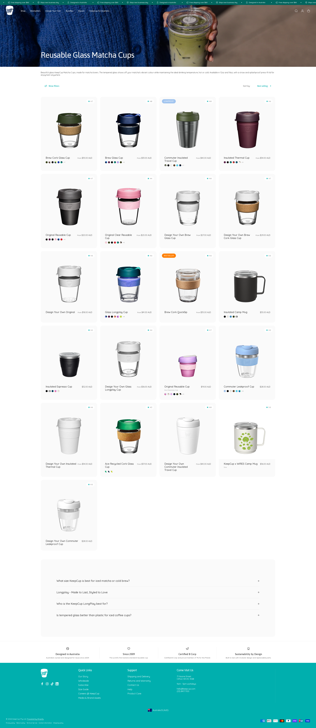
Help (130, 689)
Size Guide (83, 689)
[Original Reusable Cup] (69, 202)
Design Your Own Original (60, 312)
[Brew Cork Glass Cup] (69, 125)
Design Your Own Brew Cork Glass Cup (237, 236)
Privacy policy (10, 723)
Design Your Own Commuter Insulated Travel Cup (176, 466)
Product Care (134, 693)
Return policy (20, 723)
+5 (124, 162)
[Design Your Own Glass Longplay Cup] (128, 354)
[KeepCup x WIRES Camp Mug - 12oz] (247, 431)
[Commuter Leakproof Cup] (247, 354)
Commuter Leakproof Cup (239, 386)
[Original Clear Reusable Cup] (128, 202)
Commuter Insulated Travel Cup (176, 159)
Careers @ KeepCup (88, 693)
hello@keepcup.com (186, 689)
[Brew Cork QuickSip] (187, 279)
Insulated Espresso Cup (59, 386)
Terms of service (32, 723)
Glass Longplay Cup (116, 312)
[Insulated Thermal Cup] (247, 125)
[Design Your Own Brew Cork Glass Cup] (247, 202)
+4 (64, 239)
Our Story (83, 676)
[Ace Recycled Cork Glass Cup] (128, 431)
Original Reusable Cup (58, 234)
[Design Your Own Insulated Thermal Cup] (69, 431)
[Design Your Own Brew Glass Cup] (187, 202)
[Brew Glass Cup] (128, 125)
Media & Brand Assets (89, 698)
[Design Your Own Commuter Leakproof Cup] (69, 508)
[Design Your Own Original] (69, 279)
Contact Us (133, 685)
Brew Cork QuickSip (175, 312)
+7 (64, 162)
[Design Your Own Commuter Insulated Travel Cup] (187, 431)
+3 (183, 394)
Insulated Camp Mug (235, 312)
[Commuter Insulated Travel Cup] (187, 125)
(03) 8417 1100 (183, 691)
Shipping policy (58, 723)
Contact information (45, 723)
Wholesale (83, 681)
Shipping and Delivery (139, 676)
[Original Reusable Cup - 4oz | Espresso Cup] (187, 354)
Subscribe (83, 685)
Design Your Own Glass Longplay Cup (118, 388)
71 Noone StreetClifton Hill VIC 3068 (185, 677)
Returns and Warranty (139, 681)
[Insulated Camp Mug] (247, 279)
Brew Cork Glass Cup (58, 157)
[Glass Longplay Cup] (128, 279)
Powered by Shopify (35, 719)
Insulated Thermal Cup (236, 157)
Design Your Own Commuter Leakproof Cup (62, 542)
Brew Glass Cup (114, 157)
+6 (243, 391)
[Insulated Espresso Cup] (69, 354)
